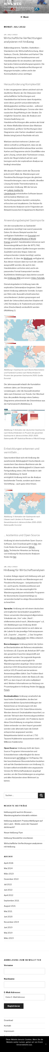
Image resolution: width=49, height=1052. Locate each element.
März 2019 (9, 938)
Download (8, 1020)
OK (24, 1048)
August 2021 (10, 906)
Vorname (8, 965)
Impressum (9, 1031)
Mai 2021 (8, 911)
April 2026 (8, 863)
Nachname (9, 979)
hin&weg (12, 4)
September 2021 (11, 900)
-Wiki (14, 278)
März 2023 (9, 874)
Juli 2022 (8, 884)
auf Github (21, 758)
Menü (25, 17)
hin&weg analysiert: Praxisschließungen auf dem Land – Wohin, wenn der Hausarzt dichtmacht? (23, 824)
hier (35, 544)
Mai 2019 (8, 933)
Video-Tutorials (38, 278)
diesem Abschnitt (18, 638)
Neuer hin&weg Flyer (13, 832)
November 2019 (11, 922)
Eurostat (32, 235)
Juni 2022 (8, 890)
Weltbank (28, 258)
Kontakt (7, 1026)
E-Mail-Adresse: (12, 992)
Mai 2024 (8, 868)
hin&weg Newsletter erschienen (18, 838)
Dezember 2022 (11, 879)
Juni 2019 (8, 927)
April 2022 (8, 895)
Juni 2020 (8, 916)
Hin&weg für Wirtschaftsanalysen (24, 570)
